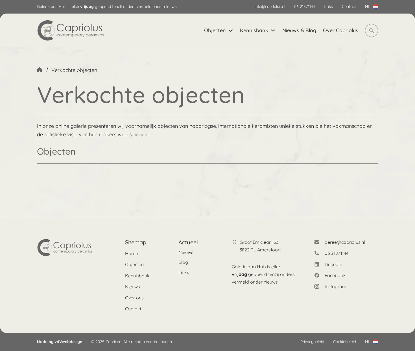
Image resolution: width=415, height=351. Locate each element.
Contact (349, 6)
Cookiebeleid (344, 341)
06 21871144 (304, 6)
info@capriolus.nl (270, 6)
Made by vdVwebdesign (59, 341)
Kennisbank (254, 30)
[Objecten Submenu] (230, 30)
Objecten (215, 30)
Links (328, 6)
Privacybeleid (312, 341)
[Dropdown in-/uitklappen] (375, 6)
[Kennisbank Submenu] (273, 30)
